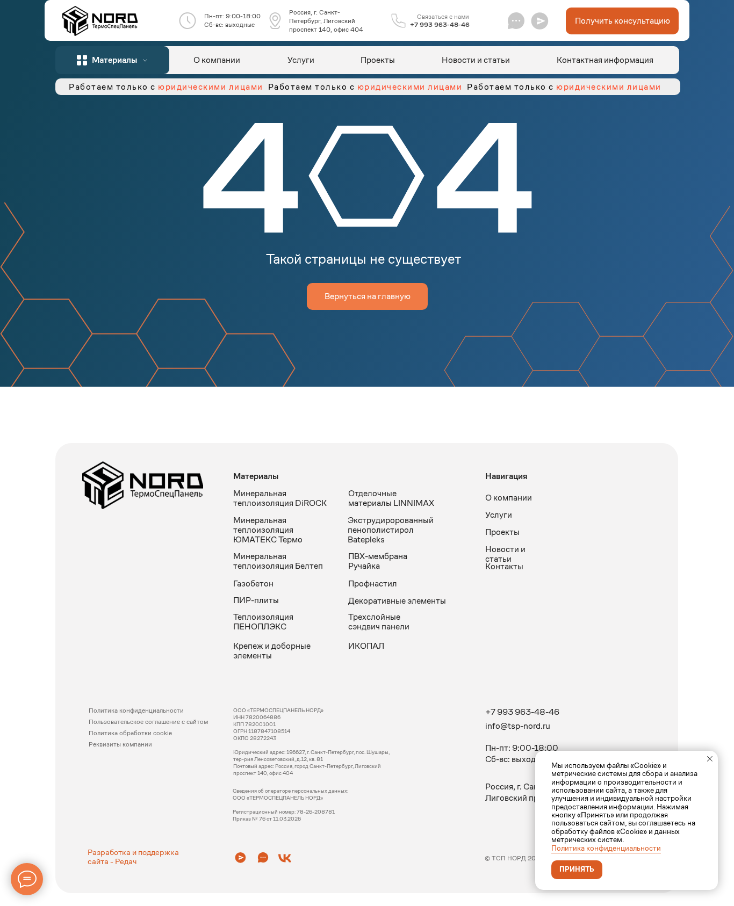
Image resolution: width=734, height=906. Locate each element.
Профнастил (372, 583)
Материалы (255, 476)
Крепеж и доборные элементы (272, 650)
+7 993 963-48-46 (440, 24)
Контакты (504, 566)
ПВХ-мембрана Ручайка (377, 560)
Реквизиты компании (120, 744)
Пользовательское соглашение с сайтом (148, 721)
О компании (216, 60)
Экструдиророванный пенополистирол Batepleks (391, 529)
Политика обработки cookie (130, 733)
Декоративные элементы (397, 600)
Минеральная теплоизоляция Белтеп (278, 560)
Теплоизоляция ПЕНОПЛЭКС (263, 621)
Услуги (300, 60)
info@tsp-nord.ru (517, 725)
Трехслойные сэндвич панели (378, 621)
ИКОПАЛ (366, 645)
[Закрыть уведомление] (709, 758)
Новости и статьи (476, 60)
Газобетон (253, 583)
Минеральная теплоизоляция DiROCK (280, 498)
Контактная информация (605, 60)
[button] (540, 21)
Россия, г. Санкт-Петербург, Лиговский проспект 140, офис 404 (326, 20)
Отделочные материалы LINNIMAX (391, 498)
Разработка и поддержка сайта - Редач (133, 856)
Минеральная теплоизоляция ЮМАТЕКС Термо (268, 529)
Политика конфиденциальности (606, 848)
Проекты (378, 60)
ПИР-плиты (256, 600)
